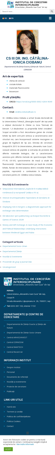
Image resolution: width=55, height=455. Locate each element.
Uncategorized (9, 267)
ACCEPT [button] (8, 449)
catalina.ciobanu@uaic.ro (25, 112)
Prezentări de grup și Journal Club (17, 261)
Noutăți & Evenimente (12, 256)
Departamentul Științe (12, 251)
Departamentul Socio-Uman (15, 246)
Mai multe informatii (25, 444)
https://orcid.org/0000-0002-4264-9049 (34, 101)
